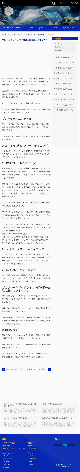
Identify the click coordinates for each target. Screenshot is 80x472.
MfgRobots (9, 34)
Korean (30, 461)
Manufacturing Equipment (35, 34)
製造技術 (62, 3)
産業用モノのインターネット (12, 28)
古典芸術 (31, 443)
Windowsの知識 (9, 443)
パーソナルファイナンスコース (14, 449)
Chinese (6, 467)
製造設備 (74, 3)
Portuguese (7, 459)
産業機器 (51, 34)
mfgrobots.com (67, 465)
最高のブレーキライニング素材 (67, 73)
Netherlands (7, 464)
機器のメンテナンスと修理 (48, 28)
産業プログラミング (69, 28)
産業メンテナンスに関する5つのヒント (37, 369)
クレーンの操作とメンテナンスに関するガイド (16, 369)
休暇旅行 (6, 446)
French (5, 456)
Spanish (30, 456)
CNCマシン (59, 44)
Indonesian (32, 459)
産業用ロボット (60, 47)
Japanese (6, 461)
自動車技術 (32, 448)
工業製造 (19, 34)
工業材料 (30, 28)
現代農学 (31, 446)
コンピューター (9, 453)
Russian (30, 464)
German (30, 453)
